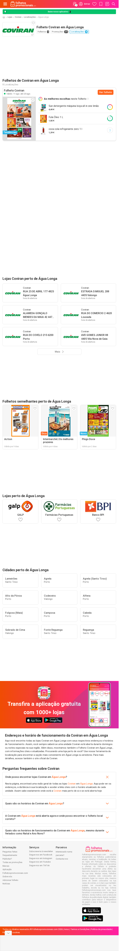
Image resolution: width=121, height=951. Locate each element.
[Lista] (107, 3)
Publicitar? (7, 859)
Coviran (18, 17)
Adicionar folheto (10, 880)
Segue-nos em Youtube (40, 862)
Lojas (10, 17)
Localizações (30, 17)
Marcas (6, 866)
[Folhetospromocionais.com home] (23, 4)
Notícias (6, 883)
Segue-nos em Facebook (40, 855)
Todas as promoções (12, 862)
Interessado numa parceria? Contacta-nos (64, 855)
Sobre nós (7, 876)
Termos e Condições (79, 929)
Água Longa (59, 776)
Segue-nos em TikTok (39, 865)
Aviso (66, 929)
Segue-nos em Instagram (40, 858)
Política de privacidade (101, 929)
